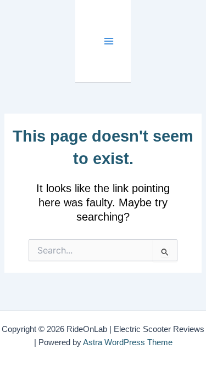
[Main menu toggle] (108, 41)
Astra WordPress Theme (127, 342)
